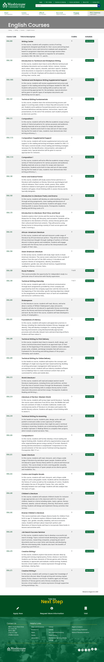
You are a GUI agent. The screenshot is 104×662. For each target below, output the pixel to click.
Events (33, 635)
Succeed (61, 13)
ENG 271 (9, 570)
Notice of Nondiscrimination (80, 632)
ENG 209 (9, 358)
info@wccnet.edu (13, 635)
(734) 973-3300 (12, 633)
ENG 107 (9, 99)
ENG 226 (9, 435)
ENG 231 (9, 454)
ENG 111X (9, 157)
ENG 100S (9, 80)
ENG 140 (9, 176)
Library (51, 627)
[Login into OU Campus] (1, 661)
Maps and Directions (37, 627)
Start (8, 13)
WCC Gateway (95, 13)
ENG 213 (9, 377)
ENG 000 (9, 41)
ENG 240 (9, 493)
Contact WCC (96, 2)
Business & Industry (60, 2)
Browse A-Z (34, 630)
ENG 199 (9, 281)
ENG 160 (9, 195)
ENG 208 (9, 338)
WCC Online (49, 2)
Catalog (10, 30)
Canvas (51, 630)
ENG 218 (9, 416)
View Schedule (89, 41)
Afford (42, 13)
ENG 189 (9, 270)
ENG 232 (9, 474)
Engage (76, 13)
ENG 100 (9, 60)
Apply (40, 2)
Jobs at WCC (35, 638)
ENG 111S (9, 137)
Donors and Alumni (74, 2)
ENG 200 (9, 300)
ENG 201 (9, 319)
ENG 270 (9, 551)
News (33, 632)
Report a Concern (77, 627)
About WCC (86, 2)
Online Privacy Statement (79, 630)
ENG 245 (9, 532)
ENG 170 (9, 212)
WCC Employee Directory (56, 632)
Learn (25, 13)
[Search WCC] (99, 5)
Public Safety (53, 635)
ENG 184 (9, 251)
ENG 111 (9, 118)
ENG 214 (9, 396)
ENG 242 (9, 512)
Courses (23, 30)
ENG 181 (9, 232)
